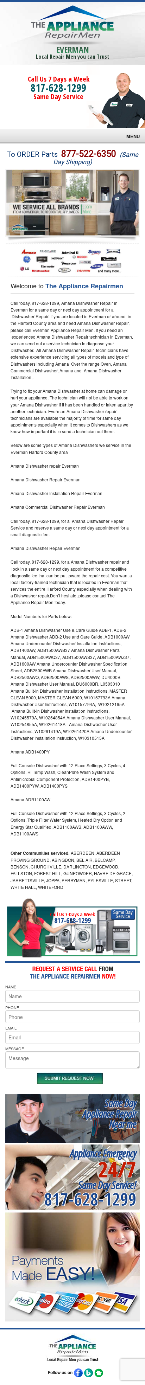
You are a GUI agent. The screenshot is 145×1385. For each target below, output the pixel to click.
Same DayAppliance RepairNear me (109, 1113)
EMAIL (11, 1028)
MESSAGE (14, 1048)
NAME (10, 986)
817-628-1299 (58, 88)
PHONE (12, 1007)
